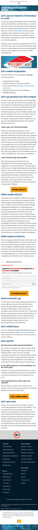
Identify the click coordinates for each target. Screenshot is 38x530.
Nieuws (23, 474)
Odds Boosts (22, 527)
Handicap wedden (26, 459)
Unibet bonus (23, 86)
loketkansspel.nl (26, 508)
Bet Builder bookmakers (28, 462)
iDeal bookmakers (8, 449)
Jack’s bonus (24, 332)
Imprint (23, 477)
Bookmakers (16, 526)
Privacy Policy (25, 480)
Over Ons (24, 470)
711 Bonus (6, 483)
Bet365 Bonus (7, 477)
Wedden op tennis (26, 456)
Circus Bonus (7, 489)
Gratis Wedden (7, 446)
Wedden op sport (26, 446)
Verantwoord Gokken (9, 462)
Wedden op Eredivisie (27, 453)
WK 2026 (35, 526)
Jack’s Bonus (7, 480)
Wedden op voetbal (27, 449)
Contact (23, 483)
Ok (19, 521)
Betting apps (6, 465)
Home (3, 526)
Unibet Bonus (7, 486)
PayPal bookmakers (9, 453)
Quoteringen (6, 459)
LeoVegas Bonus (8, 474)
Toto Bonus (6, 492)
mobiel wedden (17, 31)
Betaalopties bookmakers (10, 456)
